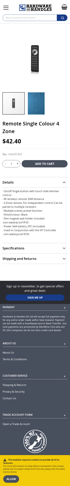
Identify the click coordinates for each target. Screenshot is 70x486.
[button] (36, 103)
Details (8, 182)
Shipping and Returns (19, 258)
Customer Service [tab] (15, 375)
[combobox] (30, 17)
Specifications (13, 248)
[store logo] (35, 8)
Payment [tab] (9, 307)
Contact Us (9, 398)
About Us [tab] (9, 343)
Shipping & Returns (14, 385)
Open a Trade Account (16, 424)
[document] (35, 470)
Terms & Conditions (15, 359)
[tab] (35, 182)
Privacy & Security (14, 391)
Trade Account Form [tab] (18, 415)
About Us (8, 352)
